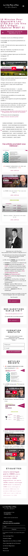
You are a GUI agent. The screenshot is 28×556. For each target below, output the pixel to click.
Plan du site (6, 550)
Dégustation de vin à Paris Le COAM (12, 540)
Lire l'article (14, 170)
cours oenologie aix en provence (17, 125)
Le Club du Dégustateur (9, 545)
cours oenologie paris (9, 127)
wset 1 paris (13, 493)
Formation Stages (7, 538)
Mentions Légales (8, 521)
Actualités (5, 548)
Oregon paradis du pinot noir (14, 129)
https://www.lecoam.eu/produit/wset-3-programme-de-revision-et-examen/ (14, 112)
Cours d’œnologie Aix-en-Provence (11, 543)
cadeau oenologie (7, 123)
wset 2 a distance (12, 135)
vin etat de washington (16, 131)
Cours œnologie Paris (8, 536)
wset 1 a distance (18, 133)
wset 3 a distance (7, 137)
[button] (23, 6)
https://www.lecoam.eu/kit (9, 116)
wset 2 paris (21, 135)
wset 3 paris (17, 137)
